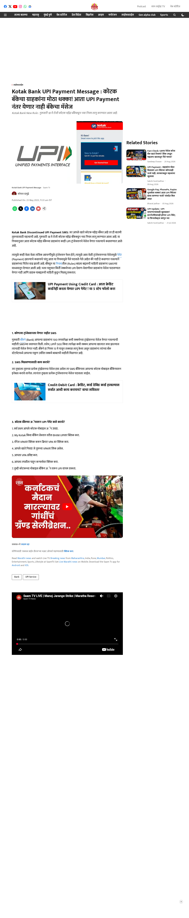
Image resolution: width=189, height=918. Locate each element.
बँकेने (23, 339)
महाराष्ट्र (35, 15)
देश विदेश (76, 15)
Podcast (141, 6)
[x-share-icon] (20, 210)
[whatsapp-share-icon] (14, 210)
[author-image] (14, 193)
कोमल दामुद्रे (23, 194)
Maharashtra (77, 558)
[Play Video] (67, 506)
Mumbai (101, 558)
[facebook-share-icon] (26, 210)
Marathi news (24, 558)
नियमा (59, 263)
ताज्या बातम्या (20, 15)
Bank (16, 577)
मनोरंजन (113, 15)
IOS (26, 565)
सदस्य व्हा (25, 544)
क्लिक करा (68, 551)
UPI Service (30, 577)
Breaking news (57, 558)
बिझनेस (89, 15)
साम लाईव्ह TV (158, 6)
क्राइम (101, 15)
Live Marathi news (68, 562)
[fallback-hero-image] (136, 155)
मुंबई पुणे (48, 15)
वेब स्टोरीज (175, 6)
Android (16, 565)
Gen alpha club (147, 15)
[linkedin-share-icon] (32, 210)
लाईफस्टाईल (128, 15)
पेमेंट (119, 254)
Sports (164, 15)
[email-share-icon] (38, 210)
